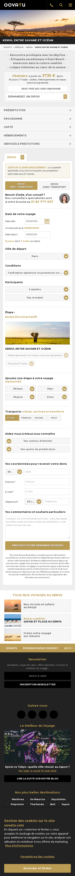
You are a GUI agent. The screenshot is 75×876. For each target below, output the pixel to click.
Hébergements (15, 135)
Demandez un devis (24, 96)
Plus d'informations (19, 845)
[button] (37, 256)
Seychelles (58, 799)
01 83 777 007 (42, 202)
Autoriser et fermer (37, 868)
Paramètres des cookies (38, 856)
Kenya (29, 47)
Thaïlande (37, 804)
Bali (52, 804)
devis (11, 157)
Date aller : (10, 221)
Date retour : (11, 234)
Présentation (14, 110)
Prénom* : (10, 481)
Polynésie (17, 804)
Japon (66, 804)
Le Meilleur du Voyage (37, 726)
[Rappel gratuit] (51, 5)
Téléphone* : (12, 501)
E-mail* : (9, 491)
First (54, 418)
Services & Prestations (22, 143)
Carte (8, 127)
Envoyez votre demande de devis (37, 545)
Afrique (19, 47)
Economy (12, 418)
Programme (13, 118)
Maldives (18, 799)
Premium (26, 418)
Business (40, 418)
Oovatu (7, 47)
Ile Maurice (37, 799)
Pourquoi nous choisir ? (40, 648)
